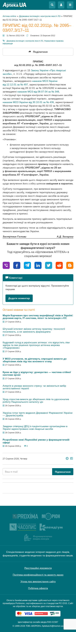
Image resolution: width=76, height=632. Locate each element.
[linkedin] (38, 265)
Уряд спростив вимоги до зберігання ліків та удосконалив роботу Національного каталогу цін (36, 400)
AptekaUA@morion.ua (52, 626)
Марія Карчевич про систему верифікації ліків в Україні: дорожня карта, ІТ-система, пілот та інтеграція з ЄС (38, 316)
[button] (52, 4)
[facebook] (16, 265)
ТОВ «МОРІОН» (33, 626)
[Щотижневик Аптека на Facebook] (71, 459)
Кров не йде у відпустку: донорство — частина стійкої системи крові (37, 373)
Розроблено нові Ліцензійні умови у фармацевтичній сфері (36, 441)
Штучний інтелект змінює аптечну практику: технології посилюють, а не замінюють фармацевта (34, 330)
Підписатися (63, 471)
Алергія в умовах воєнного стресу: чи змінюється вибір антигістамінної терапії (34, 387)
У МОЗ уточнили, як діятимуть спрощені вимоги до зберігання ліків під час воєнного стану (35, 360)
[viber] (6, 265)
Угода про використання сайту (38, 581)
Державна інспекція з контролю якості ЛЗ (25, 41)
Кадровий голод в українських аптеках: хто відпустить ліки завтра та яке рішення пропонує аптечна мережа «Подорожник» (36, 345)
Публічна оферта (38, 588)
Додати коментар (19, 298)
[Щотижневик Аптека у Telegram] (67, 459)
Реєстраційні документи (38, 568)
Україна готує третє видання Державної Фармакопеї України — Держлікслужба (37, 414)
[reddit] (59, 265)
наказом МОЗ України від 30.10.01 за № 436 (28, 102)
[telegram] (27, 265)
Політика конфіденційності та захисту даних (38, 574)
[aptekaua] (69, 265)
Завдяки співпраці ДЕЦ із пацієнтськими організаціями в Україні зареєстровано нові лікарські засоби (35, 427)
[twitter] (48, 265)
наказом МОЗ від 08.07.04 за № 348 (38, 91)
